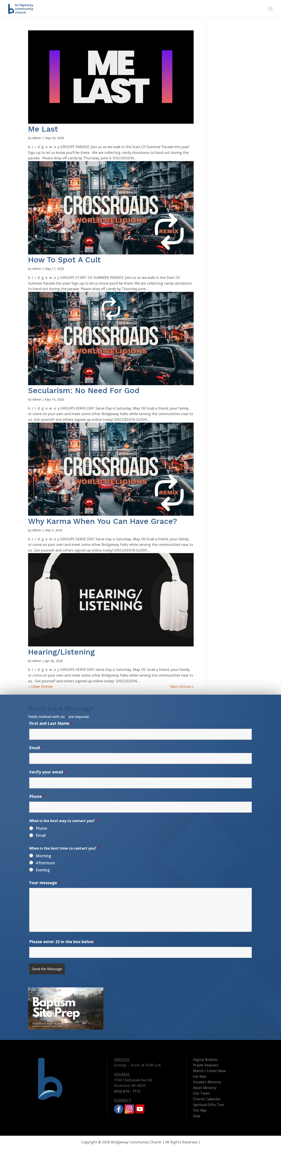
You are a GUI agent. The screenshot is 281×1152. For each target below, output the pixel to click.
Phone (37, 796)
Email (36, 747)
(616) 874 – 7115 (127, 1091)
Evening (43, 870)
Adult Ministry (204, 1087)
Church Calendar (206, 1099)
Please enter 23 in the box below (63, 941)
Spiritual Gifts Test (208, 1104)
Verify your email (47, 772)
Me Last (43, 129)
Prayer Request (205, 1065)
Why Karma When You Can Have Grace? (102, 521)
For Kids (199, 1076)
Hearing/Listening (61, 652)
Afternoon (45, 863)
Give (196, 1115)
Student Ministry (207, 1082)
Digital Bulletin (205, 1059)
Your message (44, 882)
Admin (36, 138)
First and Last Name (51, 723)
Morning (43, 856)
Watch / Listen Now (209, 1070)
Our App (199, 1110)
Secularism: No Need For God (83, 390)
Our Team (201, 1093)
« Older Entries (40, 686)
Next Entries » (182, 686)
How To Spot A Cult (64, 259)
